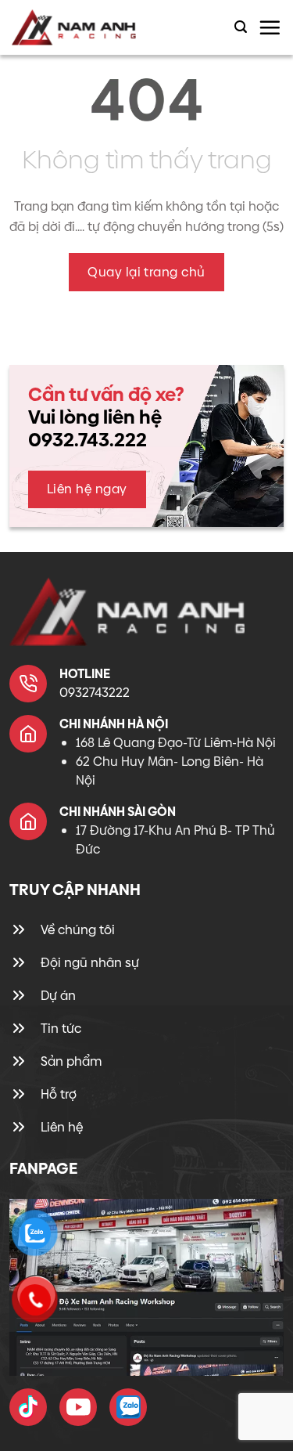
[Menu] (269, 27)
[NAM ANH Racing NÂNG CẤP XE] (28, 1407)
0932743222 (94, 693)
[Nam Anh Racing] (87, 27)
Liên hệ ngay (87, 489)
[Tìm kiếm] (240, 27)
